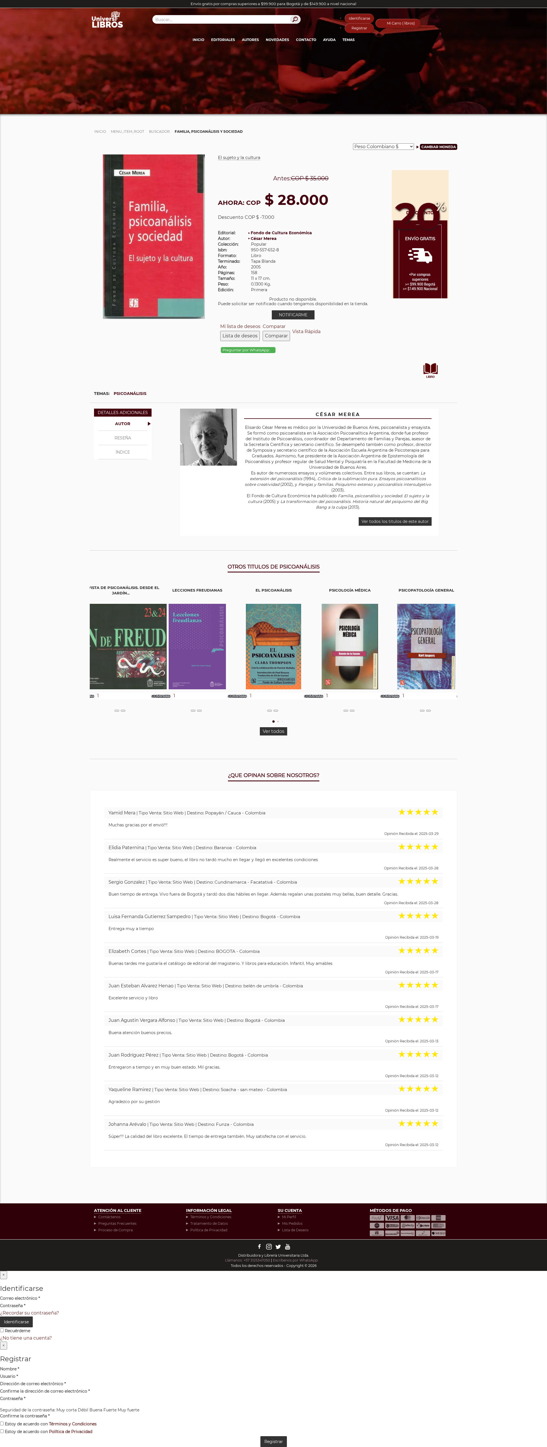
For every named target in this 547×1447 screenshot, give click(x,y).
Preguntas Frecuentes (117, 1223)
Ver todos (273, 731)
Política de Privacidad (208, 1230)
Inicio (198, 40)
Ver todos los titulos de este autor (395, 521)
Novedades (277, 40)
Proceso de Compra (115, 1230)
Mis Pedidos (292, 1223)
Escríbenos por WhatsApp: (296, 1260)
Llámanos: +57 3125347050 (247, 1260)
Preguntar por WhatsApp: (247, 350)
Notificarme (293, 314)
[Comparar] (123, 711)
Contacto (306, 40)
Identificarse (359, 18)
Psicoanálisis (130, 393)
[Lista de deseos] (117, 711)
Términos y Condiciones (210, 1217)
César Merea (264, 238)
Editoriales (223, 40)
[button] (273, 721)
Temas (348, 40)
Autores (250, 40)
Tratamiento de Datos (209, 1223)
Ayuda (329, 40)
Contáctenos (109, 1217)
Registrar (359, 28)
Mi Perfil (289, 1217)
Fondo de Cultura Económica (281, 232)
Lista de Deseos (295, 1230)
